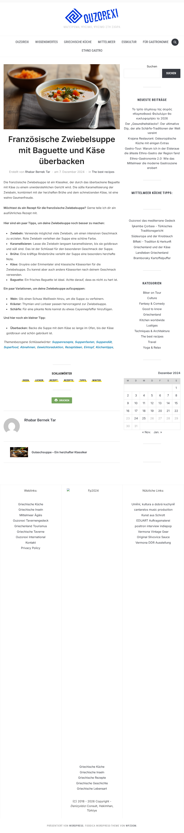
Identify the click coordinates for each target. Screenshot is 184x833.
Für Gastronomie (156, 42)
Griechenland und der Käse (152, 247)
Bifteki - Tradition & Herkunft (152, 241)
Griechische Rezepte (92, 777)
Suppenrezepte (62, 342)
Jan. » (158, 432)
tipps (83, 380)
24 (136, 418)
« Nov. (146, 432)
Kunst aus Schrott (153, 515)
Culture (152, 298)
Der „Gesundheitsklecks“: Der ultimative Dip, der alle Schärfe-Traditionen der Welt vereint (152, 128)
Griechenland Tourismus (30, 526)
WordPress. (76, 825)
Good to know (152, 309)
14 (168, 403)
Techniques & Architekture (152, 331)
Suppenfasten (84, 342)
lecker (39, 380)
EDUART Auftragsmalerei (153, 520)
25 (144, 418)
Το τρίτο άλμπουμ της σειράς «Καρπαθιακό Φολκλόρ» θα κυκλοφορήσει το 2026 (152, 113)
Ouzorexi (22, 42)
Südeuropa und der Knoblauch (152, 236)
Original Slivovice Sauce (153, 537)
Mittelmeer (106, 42)
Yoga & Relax (152, 347)
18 (144, 411)
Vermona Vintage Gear (153, 531)
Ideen (26, 380)
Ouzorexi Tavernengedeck (31, 520)
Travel (152, 342)
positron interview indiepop (153, 526)
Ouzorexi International (30, 537)
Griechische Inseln (31, 509)
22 (176, 411)
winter (96, 380)
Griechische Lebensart (92, 788)
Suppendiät (104, 342)
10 (135, 403)
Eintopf (89, 347)
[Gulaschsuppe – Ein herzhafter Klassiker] (19, 452)
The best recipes (103, 172)
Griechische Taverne (30, 531)
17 (136, 411)
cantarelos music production (153, 509)
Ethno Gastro (92, 50)
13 (160, 403)
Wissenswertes (46, 42)
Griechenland (152, 314)
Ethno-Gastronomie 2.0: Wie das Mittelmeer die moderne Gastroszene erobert (152, 163)
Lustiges (152, 325)
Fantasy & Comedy (152, 303)
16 (127, 411)
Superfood (11, 347)
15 (176, 403)
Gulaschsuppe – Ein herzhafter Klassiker (59, 452)
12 (152, 403)
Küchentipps (104, 347)
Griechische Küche (78, 42)
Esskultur (129, 42)
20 (160, 411)
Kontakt (31, 542)
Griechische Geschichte (92, 783)
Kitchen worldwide (152, 320)
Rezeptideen (73, 347)
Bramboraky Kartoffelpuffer (152, 258)
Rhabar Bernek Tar (37, 172)
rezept (54, 380)
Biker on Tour (152, 292)
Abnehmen (27, 347)
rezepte (68, 380)
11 (144, 403)
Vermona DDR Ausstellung (153, 542)
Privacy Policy (30, 548)
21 (168, 411)
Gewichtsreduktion (50, 347)
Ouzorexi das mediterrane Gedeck (152, 220)
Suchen (152, 66)
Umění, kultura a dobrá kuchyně (153, 504)
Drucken (64, 400)
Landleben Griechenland (152, 252)
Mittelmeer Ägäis (30, 515)
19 (152, 411)
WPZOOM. (131, 825)
